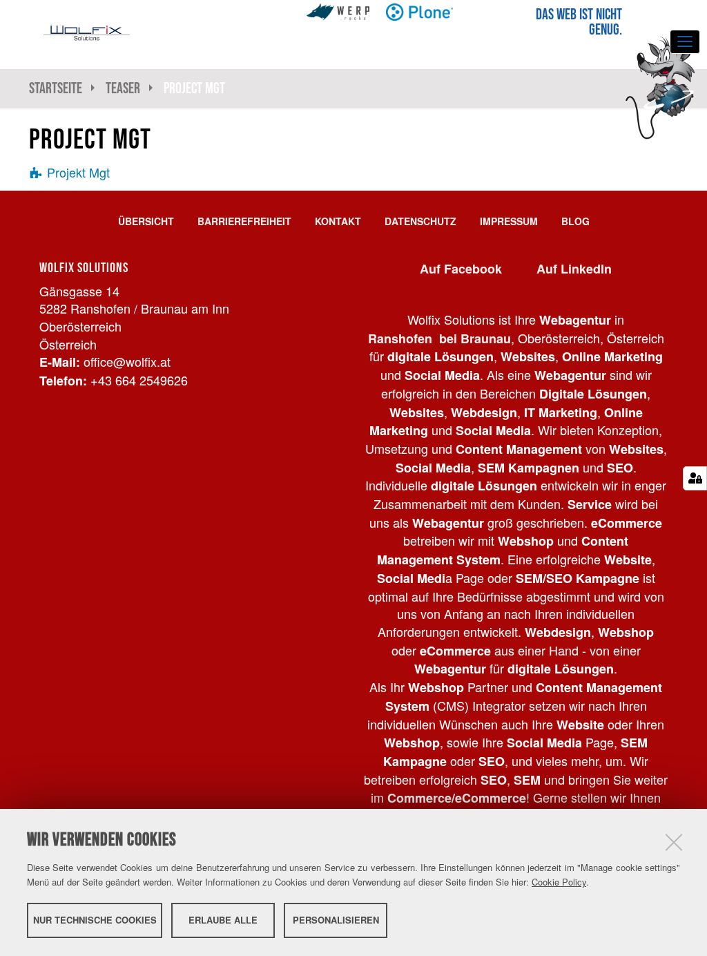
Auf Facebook (461, 269)
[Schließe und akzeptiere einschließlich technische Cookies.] (674, 842)
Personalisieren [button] (336, 919)
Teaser (123, 88)
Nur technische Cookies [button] (95, 919)
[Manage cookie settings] (695, 478)
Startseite (55, 88)
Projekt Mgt (78, 172)
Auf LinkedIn (574, 269)
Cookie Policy (559, 881)
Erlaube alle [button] (223, 919)
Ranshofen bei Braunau (439, 338)
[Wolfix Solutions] (86, 33)
